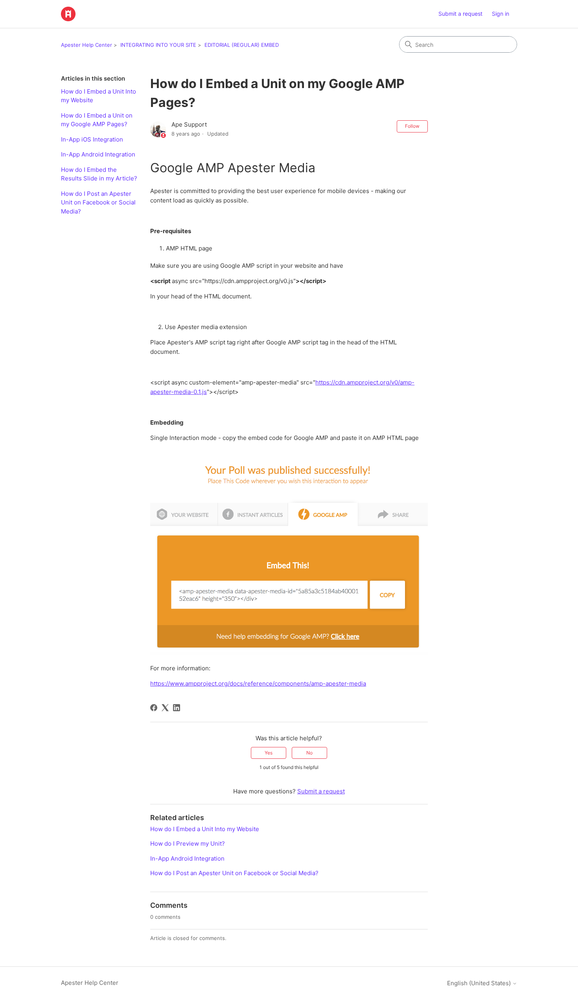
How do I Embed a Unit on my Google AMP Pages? (97, 120)
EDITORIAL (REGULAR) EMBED (241, 45)
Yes (268, 753)
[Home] (68, 14)
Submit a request (460, 13)
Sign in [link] (500, 13)
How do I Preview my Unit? (187, 843)
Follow (412, 126)
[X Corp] (165, 707)
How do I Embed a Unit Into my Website (98, 96)
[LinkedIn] (176, 707)
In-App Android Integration (98, 154)
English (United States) (479, 983)
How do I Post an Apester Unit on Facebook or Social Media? (98, 202)
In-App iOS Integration (92, 139)
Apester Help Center (86, 45)
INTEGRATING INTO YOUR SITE (158, 45)
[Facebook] (153, 707)
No (309, 753)
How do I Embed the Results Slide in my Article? (99, 174)
